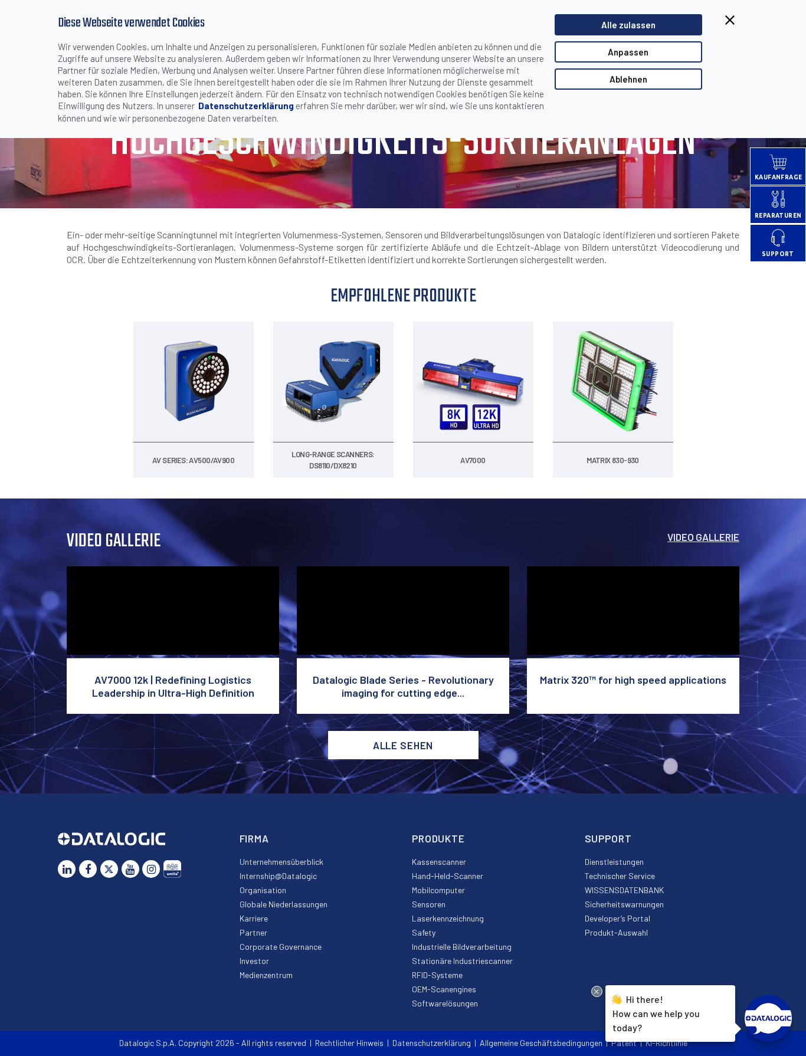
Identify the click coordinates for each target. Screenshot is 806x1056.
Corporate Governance (281, 947)
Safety (423, 932)
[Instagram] (151, 869)
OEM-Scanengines (444, 989)
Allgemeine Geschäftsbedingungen (541, 1043)
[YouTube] (130, 869)
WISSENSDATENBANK (624, 890)
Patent (624, 1043)
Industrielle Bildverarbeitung (462, 947)
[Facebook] (88, 869)
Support (608, 838)
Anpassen (628, 52)
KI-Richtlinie (666, 1043)
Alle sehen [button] (403, 745)
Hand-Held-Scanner (447, 876)
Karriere (254, 918)
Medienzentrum (266, 975)
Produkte (438, 838)
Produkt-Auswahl (616, 932)
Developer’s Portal (617, 918)
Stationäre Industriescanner (462, 961)
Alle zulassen (628, 24)
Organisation (263, 890)
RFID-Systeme (437, 975)
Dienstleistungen (614, 862)
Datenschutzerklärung (246, 105)
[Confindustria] (172, 869)
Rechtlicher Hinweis (349, 1043)
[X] (109, 869)
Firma (254, 838)
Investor (254, 961)
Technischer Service (620, 876)
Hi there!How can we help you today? (655, 1012)
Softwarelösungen (445, 1003)
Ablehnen (628, 79)
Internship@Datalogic (278, 876)
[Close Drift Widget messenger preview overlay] (596, 991)
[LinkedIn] (67, 869)
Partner (253, 932)
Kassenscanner (439, 862)
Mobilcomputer (438, 890)
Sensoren (428, 904)
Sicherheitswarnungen (624, 904)
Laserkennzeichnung (448, 918)
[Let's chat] (768, 1018)
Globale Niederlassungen (283, 904)
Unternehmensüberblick (281, 862)
